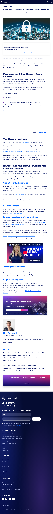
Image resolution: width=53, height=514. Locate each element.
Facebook (38, 291)
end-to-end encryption (16, 213)
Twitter (32, 291)
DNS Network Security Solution (9, 443)
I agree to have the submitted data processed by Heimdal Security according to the (23, 313)
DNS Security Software (7, 441)
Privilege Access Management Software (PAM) (12, 436)
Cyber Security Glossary (7, 484)
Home (5, 7)
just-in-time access (18, 224)
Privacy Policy (35, 313)
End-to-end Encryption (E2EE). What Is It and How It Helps (20, 365)
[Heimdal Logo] (6, 2)
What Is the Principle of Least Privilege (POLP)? (16, 355)
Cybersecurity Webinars (7, 491)
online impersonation (33, 152)
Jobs (3, 469)
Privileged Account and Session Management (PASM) (19, 236)
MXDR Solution (5, 451)
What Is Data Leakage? (9, 360)
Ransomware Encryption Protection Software (12, 438)
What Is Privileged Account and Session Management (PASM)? (21, 358)
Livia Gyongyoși (10, 333)
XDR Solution (5, 448)
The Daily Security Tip (7, 487)
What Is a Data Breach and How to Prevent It (16, 363)
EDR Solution (5, 446)
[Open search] (47, 2)
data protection (19, 194)
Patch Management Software (8, 433)
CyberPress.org (42, 133)
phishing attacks (19, 152)
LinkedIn (27, 291)
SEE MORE (26, 383)
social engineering (8, 152)
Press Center (5, 461)
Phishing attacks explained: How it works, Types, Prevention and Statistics (24, 368)
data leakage (25, 142)
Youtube (5, 293)
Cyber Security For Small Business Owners (11, 489)
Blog (3, 473)
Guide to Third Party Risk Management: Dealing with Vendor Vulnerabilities (24, 352)
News (10, 7)
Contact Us (4, 471)
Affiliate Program (6, 466)
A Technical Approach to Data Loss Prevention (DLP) (18, 370)
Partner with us (5, 464)
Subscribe (36, 419)
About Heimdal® (6, 459)
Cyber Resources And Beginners (9, 482)
